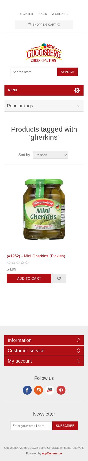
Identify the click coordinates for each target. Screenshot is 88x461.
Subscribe (65, 426)
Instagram (61, 390)
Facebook (27, 390)
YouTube (49, 390)
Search (67, 72)
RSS (38, 390)
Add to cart (29, 278)
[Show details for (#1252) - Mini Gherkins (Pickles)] (44, 209)
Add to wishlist (58, 278)
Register (26, 14)
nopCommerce (52, 453)
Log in (42, 14)
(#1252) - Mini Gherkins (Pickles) (36, 256)
